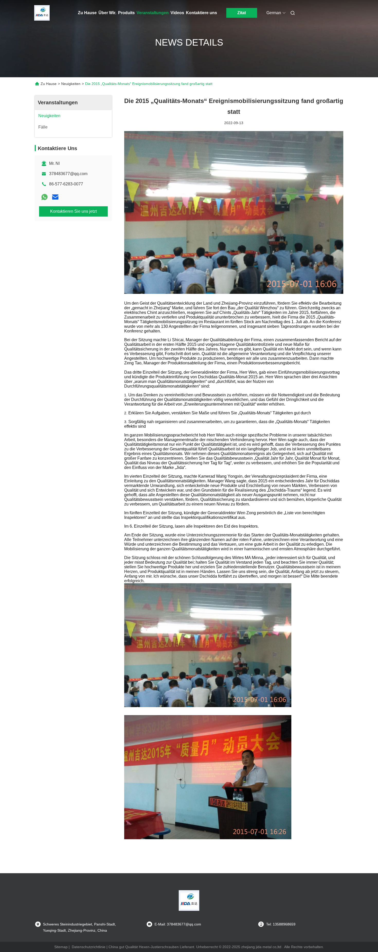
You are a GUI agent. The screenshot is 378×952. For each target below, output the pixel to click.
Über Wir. (107, 13)
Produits (126, 13)
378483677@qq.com (68, 173)
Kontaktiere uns (201, 13)
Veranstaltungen (153, 13)
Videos (177, 13)
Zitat (241, 13)
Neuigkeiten (70, 84)
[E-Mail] (55, 197)
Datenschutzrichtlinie (88, 947)
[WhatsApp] (44, 197)
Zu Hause (87, 13)
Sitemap (61, 947)
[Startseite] (41, 13)
